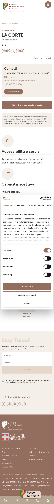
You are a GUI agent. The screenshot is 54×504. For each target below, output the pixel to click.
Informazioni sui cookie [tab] (40, 205)
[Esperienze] (16, 500)
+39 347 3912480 (13, 84)
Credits (32, 456)
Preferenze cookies (11, 456)
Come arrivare (13, 92)
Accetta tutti (27, 286)
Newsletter (34, 448)
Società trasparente (11, 448)
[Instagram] (14, 403)
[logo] (13, 7)
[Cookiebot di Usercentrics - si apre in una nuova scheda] (39, 198)
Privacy (5, 459)
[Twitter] (19, 403)
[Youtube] (9, 403)
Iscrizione (27, 370)
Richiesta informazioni (39, 452)
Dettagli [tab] (21, 205)
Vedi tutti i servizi (43, 58)
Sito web (8, 77)
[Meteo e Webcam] (27, 500)
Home (4, 24)
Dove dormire (13, 24)
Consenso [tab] (7, 205)
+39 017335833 (10, 482)
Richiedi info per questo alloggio (27, 105)
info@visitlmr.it (43, 482)
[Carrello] (5, 500)
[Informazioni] (37, 500)
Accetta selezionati (27, 295)
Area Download (36, 459)
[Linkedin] (24, 403)
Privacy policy (29, 382)
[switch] (47, 258)
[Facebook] (4, 403)
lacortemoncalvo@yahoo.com (19, 80)
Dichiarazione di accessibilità (9, 465)
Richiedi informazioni (18, 397)
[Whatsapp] (48, 500)
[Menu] (48, 4)
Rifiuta (27, 303)
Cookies (5, 452)
